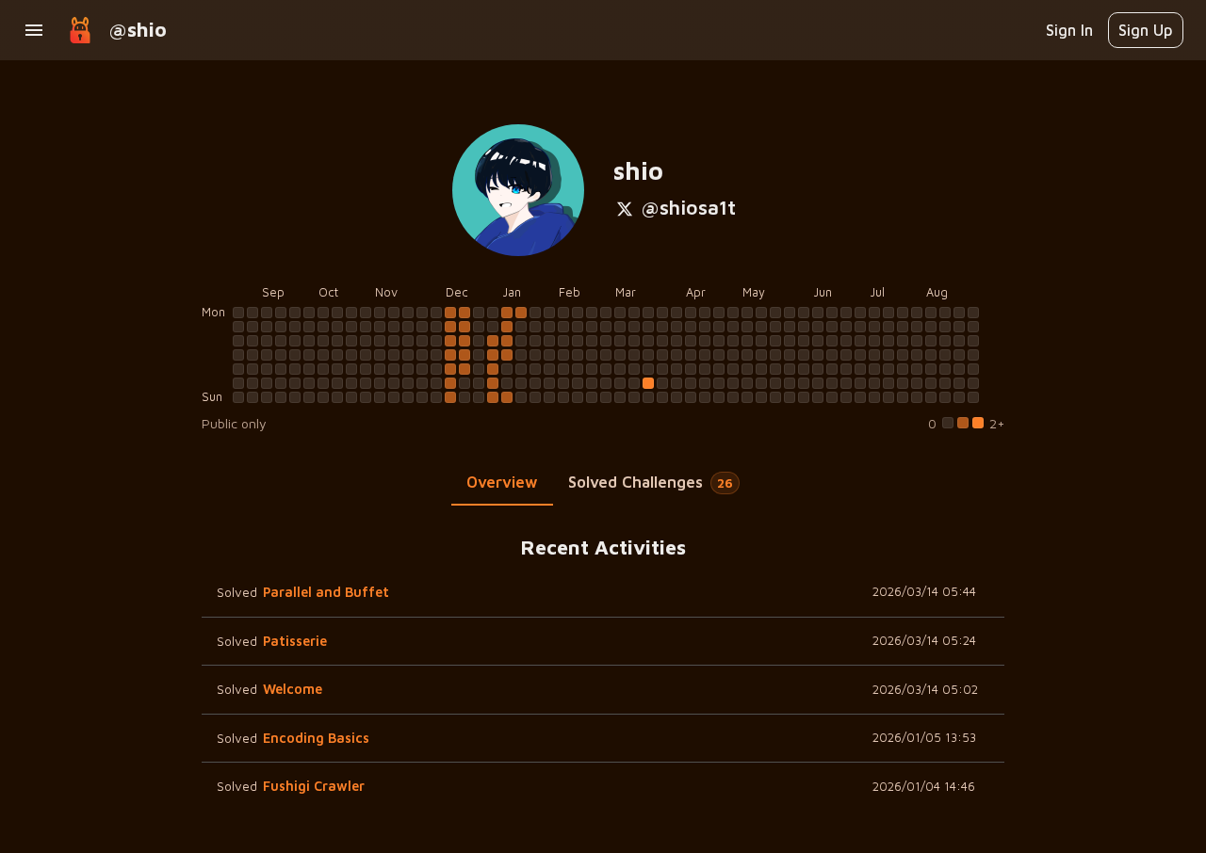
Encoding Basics (316, 738)
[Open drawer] (34, 30)
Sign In (1069, 30)
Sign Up (1145, 30)
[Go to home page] (80, 30)
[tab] (502, 483)
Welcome (292, 689)
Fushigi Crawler (314, 786)
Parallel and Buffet (326, 592)
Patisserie (295, 641)
